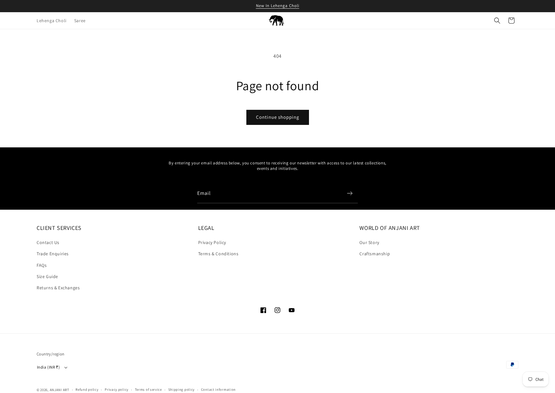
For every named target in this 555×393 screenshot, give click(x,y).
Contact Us (48, 242)
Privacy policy (116, 389)
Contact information (218, 389)
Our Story (369, 242)
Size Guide (47, 276)
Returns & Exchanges (58, 288)
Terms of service (148, 389)
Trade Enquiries (53, 254)
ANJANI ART (59, 390)
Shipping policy (181, 389)
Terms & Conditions (218, 254)
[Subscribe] (350, 193)
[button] (497, 20)
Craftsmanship (374, 254)
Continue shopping (277, 117)
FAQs (42, 265)
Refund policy (86, 389)
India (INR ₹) (48, 367)
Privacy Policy (212, 242)
